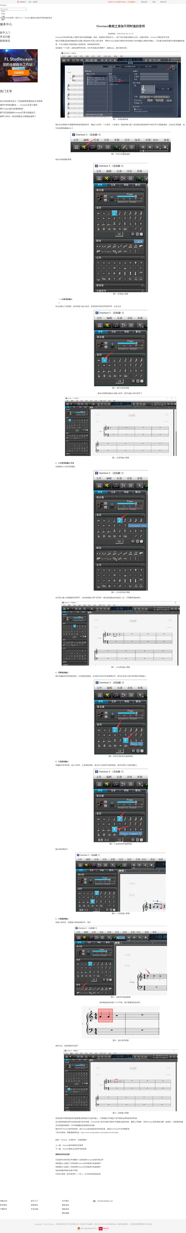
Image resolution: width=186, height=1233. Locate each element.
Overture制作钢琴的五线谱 (73, 1145)
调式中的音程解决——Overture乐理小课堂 (18, 105)
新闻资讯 (5, 40)
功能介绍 (3, 1201)
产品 (3, 14)
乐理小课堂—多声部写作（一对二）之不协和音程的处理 (78, 1174)
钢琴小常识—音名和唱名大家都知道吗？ (18, 116)
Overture (3, 5)
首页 (3, 11)
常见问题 (5, 36)
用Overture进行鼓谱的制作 (11, 109)
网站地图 (65, 1213)
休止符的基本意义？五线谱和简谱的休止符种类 (21, 101)
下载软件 (3, 1209)
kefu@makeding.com (105, 1201)
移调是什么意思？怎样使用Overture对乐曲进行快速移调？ (78, 1163)
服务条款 (65, 1205)
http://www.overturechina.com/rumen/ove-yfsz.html (99, 1132)
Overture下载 (155, 37)
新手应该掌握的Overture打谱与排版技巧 (17, 112)
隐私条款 (65, 1209)
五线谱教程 (82, 1140)
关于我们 (65, 1201)
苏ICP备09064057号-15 (89, 1228)
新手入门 (5, 32)
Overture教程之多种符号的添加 (75, 1149)
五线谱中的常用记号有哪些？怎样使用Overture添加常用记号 (79, 1160)
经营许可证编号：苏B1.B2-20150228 (94, 1224)
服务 (3, 19)
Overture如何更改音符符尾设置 (93, 1129)
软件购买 (3, 1205)
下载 (3, 17)
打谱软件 (72, 1140)
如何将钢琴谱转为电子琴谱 (66, 1170)
